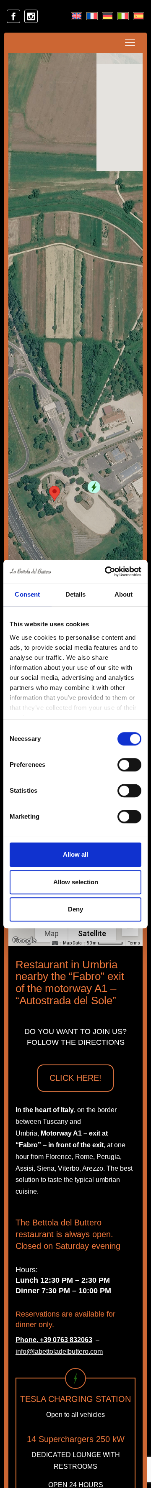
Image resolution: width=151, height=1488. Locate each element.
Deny (75, 909)
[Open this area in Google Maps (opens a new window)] (24, 940)
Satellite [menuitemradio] (92, 933)
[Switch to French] (92, 16)
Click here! (75, 1077)
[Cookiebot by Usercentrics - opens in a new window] (106, 571)
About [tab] (124, 594)
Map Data (72, 943)
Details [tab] (75, 594)
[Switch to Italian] (123, 16)
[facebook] (13, 16)
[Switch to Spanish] (138, 16)
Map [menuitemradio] (51, 933)
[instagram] (31, 16)
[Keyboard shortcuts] (55, 943)
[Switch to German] (107, 16)
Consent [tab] (27, 594)
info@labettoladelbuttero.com (59, 1351)
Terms (134, 943)
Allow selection (75, 882)
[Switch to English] (76, 16)
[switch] (129, 764)
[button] (94, 487)
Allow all (75, 854)
